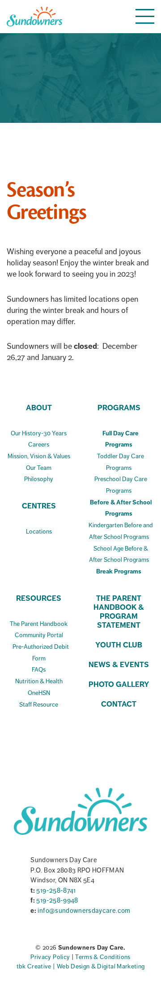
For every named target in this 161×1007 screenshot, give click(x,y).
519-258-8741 (56, 890)
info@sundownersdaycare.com (84, 911)
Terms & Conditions (102, 957)
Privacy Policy (50, 957)
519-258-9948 (57, 900)
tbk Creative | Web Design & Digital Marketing (81, 966)
